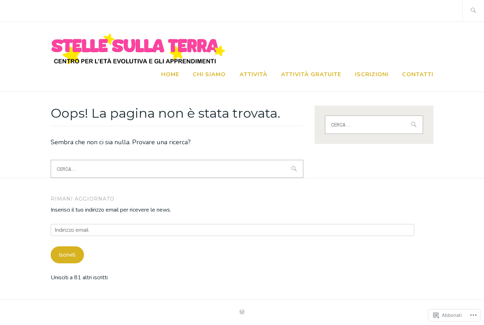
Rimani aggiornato (82, 199)
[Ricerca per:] (473, 11)
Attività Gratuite (311, 74)
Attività (254, 74)
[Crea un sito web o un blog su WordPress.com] (242, 312)
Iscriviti (67, 255)
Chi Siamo (209, 74)
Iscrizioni (372, 74)
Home (170, 74)
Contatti (417, 74)
